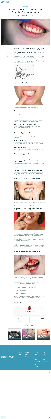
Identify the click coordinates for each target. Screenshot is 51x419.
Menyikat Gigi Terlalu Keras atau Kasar (22, 69)
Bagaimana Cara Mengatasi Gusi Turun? (21, 77)
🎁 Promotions (3, 417)
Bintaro (44, 357)
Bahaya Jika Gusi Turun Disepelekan (20, 78)
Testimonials (20, 354)
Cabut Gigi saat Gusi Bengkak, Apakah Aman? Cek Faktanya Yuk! (28, 336)
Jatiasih (36, 364)
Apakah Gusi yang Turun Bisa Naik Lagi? (21, 76)
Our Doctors (27, 352)
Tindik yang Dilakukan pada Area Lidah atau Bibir (23, 75)
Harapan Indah (45, 361)
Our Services (20, 352)
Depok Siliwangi (37, 361)
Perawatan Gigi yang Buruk (20, 70)
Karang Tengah (37, 357)
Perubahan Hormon (19, 71)
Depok (36, 359)
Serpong (44, 354)
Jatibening (44, 359)
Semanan (36, 352)
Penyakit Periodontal (19, 67)
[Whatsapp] (49, 372)
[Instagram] (48, 372)
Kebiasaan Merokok (19, 72)
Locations (19, 356)
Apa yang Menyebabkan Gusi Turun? (20, 66)
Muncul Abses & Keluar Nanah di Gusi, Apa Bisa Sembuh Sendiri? (42, 336)
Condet (36, 354)
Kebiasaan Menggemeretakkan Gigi (21, 73)
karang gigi (40, 134)
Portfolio (26, 354)
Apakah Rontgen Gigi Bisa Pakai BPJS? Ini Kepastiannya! (14, 336)
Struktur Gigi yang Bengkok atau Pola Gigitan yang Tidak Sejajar (25, 74)
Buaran (44, 352)
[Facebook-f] (46, 372)
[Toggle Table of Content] (33, 65)
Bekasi (44, 364)
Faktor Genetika (19, 68)
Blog (25, 356)
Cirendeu (36, 366)
